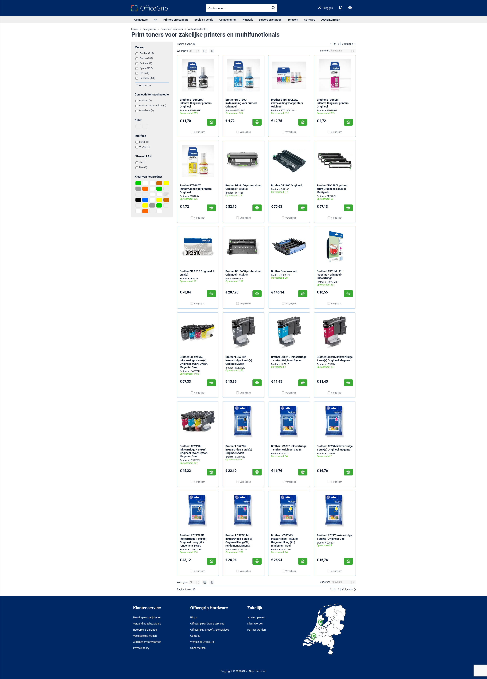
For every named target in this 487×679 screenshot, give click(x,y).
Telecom (293, 19)
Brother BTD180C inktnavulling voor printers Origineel (241, 103)
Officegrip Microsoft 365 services (209, 629)
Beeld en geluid (203, 19)
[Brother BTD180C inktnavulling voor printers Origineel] (243, 75)
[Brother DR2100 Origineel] (289, 161)
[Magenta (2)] (166, 189)
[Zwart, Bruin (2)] (166, 200)
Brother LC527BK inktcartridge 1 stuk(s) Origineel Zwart (238, 450)
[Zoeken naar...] (273, 8)
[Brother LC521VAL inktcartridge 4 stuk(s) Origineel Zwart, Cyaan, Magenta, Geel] (198, 422)
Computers (141, 19)
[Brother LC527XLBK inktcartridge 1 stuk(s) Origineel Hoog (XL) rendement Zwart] (198, 511)
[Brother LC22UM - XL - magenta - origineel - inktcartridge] (335, 247)
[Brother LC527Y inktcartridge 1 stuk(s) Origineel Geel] (335, 511)
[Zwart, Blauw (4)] (145, 200)
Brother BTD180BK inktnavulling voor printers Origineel (196, 103)
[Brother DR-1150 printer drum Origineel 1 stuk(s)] (243, 161)
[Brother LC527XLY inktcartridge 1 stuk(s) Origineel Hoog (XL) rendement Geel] (289, 511)
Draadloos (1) (146, 110)
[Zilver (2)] (166, 194)
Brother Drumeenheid (284, 271)
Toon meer (142, 85)
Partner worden (256, 629)
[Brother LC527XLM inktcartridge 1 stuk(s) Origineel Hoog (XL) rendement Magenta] (243, 511)
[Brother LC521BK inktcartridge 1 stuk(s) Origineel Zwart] (243, 333)
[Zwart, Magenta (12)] (166, 205)
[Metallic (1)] (145, 194)
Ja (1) (142, 162)
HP (155, 19)
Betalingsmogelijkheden (147, 617)
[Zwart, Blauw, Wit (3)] (152, 200)
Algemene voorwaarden (147, 641)
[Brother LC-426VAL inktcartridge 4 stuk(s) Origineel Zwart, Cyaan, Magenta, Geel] (198, 333)
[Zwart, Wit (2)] (159, 211)
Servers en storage (270, 19)
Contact (195, 635)
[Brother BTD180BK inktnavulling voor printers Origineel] (198, 75)
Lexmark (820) (147, 78)
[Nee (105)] (145, 126)
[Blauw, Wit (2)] (152, 183)
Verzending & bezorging (147, 623)
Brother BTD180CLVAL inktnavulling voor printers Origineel (287, 103)
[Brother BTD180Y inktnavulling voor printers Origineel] (198, 161)
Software (309, 19)
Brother (183, 110)
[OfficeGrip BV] (149, 11)
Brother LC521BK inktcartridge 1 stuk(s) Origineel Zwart (238, 360)
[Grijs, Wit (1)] (152, 189)
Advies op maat (256, 617)
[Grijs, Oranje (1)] (145, 189)
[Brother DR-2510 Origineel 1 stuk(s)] (198, 247)
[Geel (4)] (166, 183)
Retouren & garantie (145, 629)
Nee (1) (143, 167)
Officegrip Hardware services (207, 623)
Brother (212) (147, 53)
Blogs (193, 617)
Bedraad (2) (145, 100)
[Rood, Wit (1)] (152, 194)
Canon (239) (146, 58)
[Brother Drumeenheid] (289, 247)
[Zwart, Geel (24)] (145, 205)
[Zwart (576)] (138, 200)
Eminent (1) (146, 63)
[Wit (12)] (159, 194)
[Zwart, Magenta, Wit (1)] (138, 211)
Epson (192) (146, 68)
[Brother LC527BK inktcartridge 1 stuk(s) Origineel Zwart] (243, 422)
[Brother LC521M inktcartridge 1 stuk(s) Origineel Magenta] (335, 333)
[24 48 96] (195, 50)
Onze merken (198, 647)
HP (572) (144, 73)
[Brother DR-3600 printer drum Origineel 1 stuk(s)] (243, 247)
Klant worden (255, 623)
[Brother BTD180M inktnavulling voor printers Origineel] (335, 75)
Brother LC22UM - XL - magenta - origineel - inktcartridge (330, 275)
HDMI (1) (144, 141)
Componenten (227, 19)
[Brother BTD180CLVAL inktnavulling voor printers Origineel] (289, 75)
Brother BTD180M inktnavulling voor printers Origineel (333, 103)
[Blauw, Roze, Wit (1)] (145, 183)
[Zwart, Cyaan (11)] (138, 205)
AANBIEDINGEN (330, 19)
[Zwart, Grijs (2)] (152, 205)
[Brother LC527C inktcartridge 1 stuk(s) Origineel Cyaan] (289, 422)
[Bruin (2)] (159, 183)
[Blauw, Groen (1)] (138, 183)
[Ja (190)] (138, 126)
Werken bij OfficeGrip (202, 641)
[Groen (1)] (159, 189)
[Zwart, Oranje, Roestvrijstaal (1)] (152, 211)
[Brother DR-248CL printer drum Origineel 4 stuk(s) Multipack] (335, 161)
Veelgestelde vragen (145, 635)
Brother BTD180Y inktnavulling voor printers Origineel (196, 189)
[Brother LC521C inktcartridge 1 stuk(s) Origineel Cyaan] (289, 333)
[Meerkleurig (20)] (138, 194)
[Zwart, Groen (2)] (159, 205)
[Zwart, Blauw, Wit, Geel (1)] (159, 200)
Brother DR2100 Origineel (286, 185)
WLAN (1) (144, 146)
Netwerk (248, 19)
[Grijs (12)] (138, 189)
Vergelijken (199, 132)
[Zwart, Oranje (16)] (145, 211)
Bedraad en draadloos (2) (152, 105)
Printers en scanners (175, 19)
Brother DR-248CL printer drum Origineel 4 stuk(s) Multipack (332, 189)
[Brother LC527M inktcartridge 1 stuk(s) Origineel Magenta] (335, 422)
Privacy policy (141, 647)
